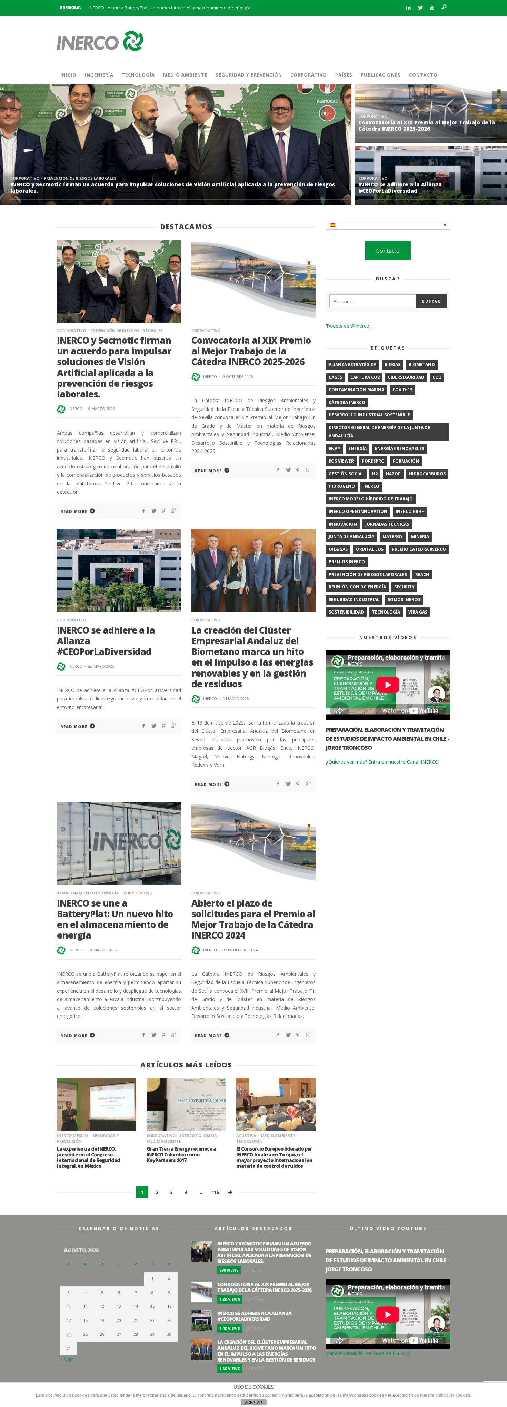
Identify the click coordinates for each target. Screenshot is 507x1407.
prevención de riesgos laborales (368, 574)
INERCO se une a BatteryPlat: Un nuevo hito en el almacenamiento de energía (169, 7)
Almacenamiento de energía (88, 892)
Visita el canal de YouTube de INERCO (368, 1353)
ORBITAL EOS (370, 549)
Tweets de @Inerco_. (349, 326)
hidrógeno (342, 486)
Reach (422, 574)
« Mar (66, 1359)
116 (215, 1192)
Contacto (388, 250)
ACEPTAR (253, 1402)
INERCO (75, 408)
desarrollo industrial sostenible (369, 415)
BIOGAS (392, 364)
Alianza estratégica (352, 364)
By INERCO (253, 1270)
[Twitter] (420, 8)
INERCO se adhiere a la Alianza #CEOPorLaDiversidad (400, 187)
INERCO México (72, 1135)
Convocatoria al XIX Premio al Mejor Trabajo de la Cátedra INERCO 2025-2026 (426, 125)
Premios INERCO (347, 562)
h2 (375, 474)
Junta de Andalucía (351, 536)
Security (404, 587)
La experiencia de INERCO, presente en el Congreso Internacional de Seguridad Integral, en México (88, 1157)
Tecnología (386, 612)
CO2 (437, 377)
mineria (420, 536)
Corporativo (24, 178)
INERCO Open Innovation (358, 511)
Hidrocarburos (427, 474)
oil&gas (338, 549)
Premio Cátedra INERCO (419, 549)
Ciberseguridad (406, 377)
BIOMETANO (422, 364)
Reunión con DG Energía (357, 587)
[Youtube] (432, 8)
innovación (343, 524)
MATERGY (392, 536)
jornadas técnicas (387, 524)
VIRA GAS (417, 612)
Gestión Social (346, 474)
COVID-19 (402, 390)
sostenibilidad (346, 612)
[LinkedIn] (408, 8)
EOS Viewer (341, 461)
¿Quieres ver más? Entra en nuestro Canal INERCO (382, 762)
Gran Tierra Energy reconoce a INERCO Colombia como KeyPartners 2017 (181, 1154)
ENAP (334, 449)
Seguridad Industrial (354, 600)
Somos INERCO (404, 600)
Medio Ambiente (278, 1135)
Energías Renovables (399, 449)
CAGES (335, 377)
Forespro (373, 461)
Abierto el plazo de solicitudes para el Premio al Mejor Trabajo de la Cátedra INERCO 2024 (253, 919)
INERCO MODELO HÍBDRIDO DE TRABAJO (371, 499)
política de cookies (452, 1395)
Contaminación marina (356, 390)
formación (406, 461)
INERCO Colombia (198, 1135)
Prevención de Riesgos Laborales (80, 178)
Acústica (246, 1135)
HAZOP (393, 474)
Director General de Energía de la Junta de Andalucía (379, 432)
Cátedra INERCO (347, 402)
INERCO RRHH (410, 511)
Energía (357, 449)
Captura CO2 (365, 377)
